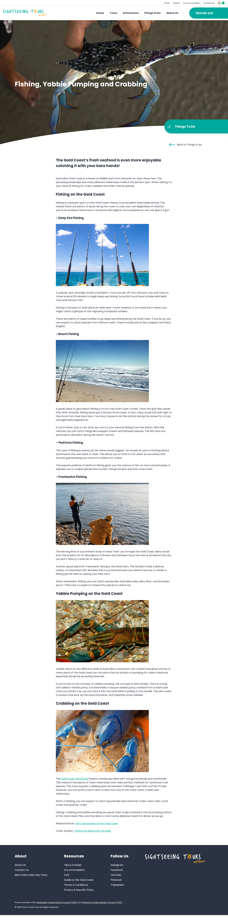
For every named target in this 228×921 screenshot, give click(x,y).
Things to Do (152, 13)
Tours (113, 13)
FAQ (66, 875)
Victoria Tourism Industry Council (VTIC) (102, 902)
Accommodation (191, 3)
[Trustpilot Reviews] (223, 3)
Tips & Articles (72, 865)
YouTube (116, 875)
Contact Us (209, 3)
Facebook (117, 870)
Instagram (117, 865)
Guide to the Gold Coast (78, 880)
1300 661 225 (204, 13)
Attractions (131, 13)
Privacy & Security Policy (79, 890)
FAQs (167, 3)
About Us (172, 13)
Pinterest (116, 880)
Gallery (176, 3)
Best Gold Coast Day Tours (31, 875)
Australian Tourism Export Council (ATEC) (57, 902)
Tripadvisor (117, 885)
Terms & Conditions (76, 885)
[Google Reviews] (219, 3)
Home (100, 13)
